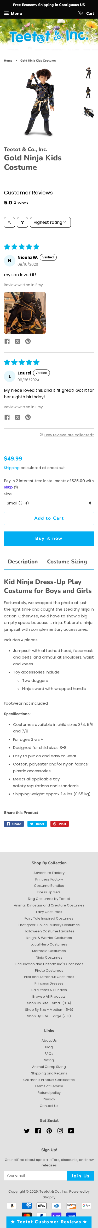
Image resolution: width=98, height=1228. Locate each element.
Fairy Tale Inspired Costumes (49, 918)
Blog (49, 1047)
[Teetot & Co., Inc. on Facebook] (38, 1132)
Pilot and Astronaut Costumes (49, 977)
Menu (16, 13)
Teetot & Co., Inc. (53, 1191)
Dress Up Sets (49, 892)
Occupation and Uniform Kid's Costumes (49, 964)
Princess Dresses (49, 983)
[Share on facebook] (7, 342)
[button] (25, 313)
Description (23, 561)
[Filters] (22, 222)
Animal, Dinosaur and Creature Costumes (49, 905)
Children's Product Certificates (49, 1080)
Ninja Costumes (49, 957)
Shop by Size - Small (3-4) (49, 1003)
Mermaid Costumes (49, 951)
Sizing (49, 1060)
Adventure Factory (49, 873)
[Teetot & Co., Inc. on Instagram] (60, 1132)
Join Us (81, 1176)
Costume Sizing (67, 561)
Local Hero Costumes (49, 944)
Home (8, 61)
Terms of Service (49, 1086)
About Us (49, 1040)
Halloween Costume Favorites (49, 931)
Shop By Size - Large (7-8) (49, 1016)
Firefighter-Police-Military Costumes (49, 925)
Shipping (12, 467)
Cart (89, 13)
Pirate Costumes (49, 970)
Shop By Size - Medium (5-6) (49, 1009)
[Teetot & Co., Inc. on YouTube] (71, 1132)
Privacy (49, 1099)
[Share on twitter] (17, 342)
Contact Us (49, 1106)
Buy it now (49, 538)
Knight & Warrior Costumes (49, 938)
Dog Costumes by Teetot (49, 898)
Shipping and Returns (49, 1073)
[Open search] (9, 222)
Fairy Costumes (49, 912)
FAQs (49, 1053)
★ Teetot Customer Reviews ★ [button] (49, 1222)
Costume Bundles (49, 885)
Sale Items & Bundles (49, 990)
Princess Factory (49, 879)
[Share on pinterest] (28, 342)
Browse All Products (49, 996)
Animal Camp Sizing (49, 1066)
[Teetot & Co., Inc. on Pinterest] (49, 1132)
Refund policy (49, 1092)
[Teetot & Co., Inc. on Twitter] (27, 1132)
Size (8, 494)
